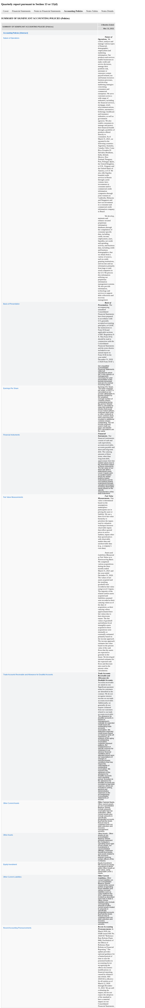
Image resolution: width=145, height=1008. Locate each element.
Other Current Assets (11, 803)
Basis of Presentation (11, 304)
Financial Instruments (11, 435)
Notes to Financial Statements (47, 11)
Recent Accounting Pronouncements (17, 928)
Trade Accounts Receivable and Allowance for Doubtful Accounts (28, 674)
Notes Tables (92, 11)
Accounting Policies (73, 11)
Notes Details (107, 11)
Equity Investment (10, 864)
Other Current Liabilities (12, 877)
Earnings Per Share (10, 388)
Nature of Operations (11, 38)
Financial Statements (21, 11)
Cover (5, 11)
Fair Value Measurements (13, 497)
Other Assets (8, 835)
